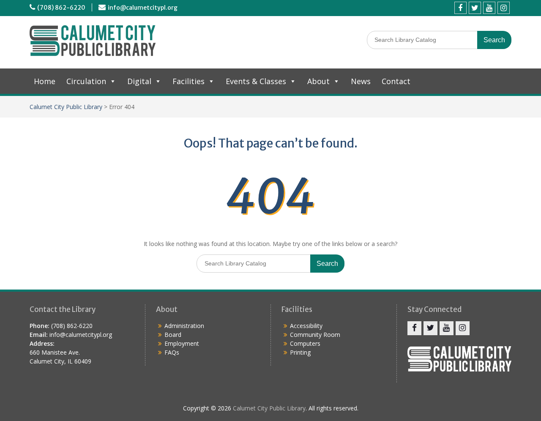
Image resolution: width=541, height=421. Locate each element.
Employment (181, 343)
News (361, 81)
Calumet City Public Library (66, 107)
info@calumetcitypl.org (143, 7)
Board (172, 335)
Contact (396, 81)
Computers (305, 343)
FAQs (171, 352)
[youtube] (489, 8)
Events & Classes (256, 81)
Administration (184, 326)
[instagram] (503, 8)
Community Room (315, 335)
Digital (139, 81)
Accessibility (306, 326)
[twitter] (475, 8)
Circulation (86, 81)
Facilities (188, 81)
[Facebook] (460, 8)
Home (44, 81)
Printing (300, 352)
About (318, 81)
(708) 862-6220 (61, 7)
